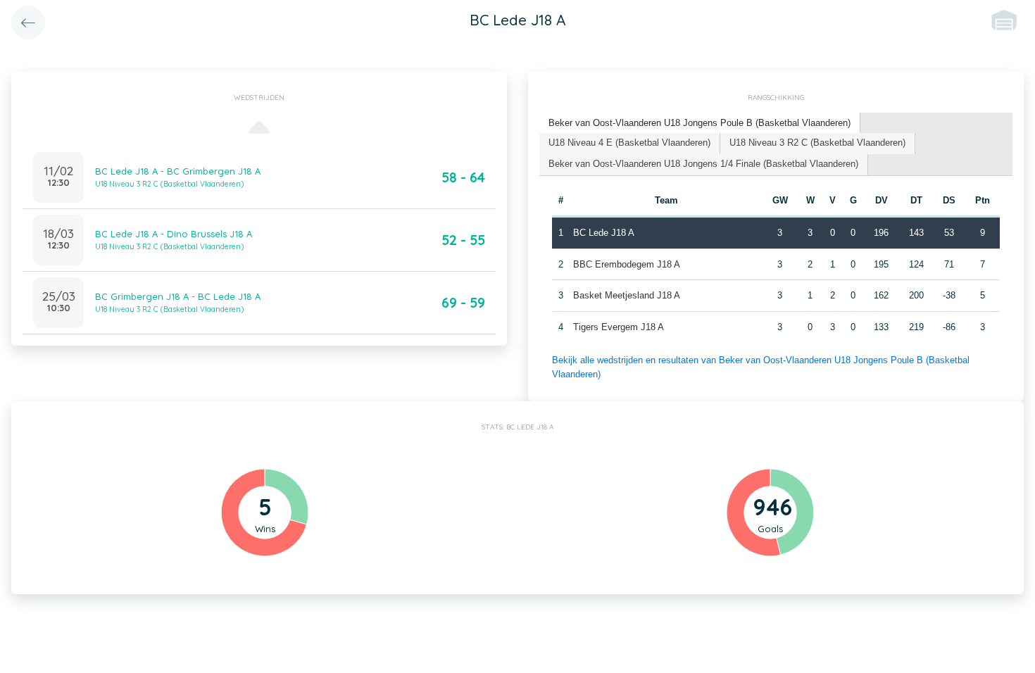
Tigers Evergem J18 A (618, 327)
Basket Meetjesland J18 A (626, 295)
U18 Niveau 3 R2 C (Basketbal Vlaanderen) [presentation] (817, 142)
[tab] (699, 123)
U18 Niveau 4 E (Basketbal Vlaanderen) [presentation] (629, 142)
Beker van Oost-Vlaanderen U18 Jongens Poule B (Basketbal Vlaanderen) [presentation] (699, 123)
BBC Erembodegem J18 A (626, 264)
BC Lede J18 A (603, 232)
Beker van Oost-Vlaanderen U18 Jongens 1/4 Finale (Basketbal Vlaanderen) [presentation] (703, 163)
